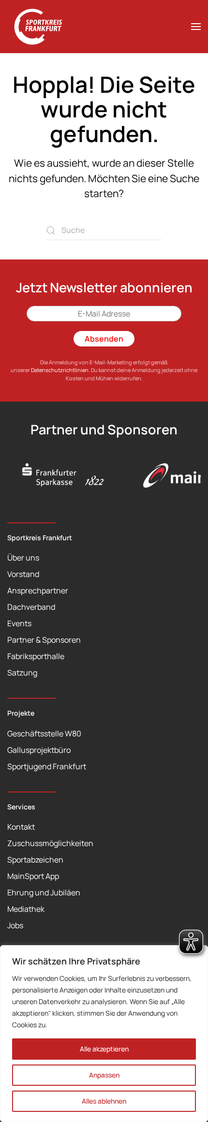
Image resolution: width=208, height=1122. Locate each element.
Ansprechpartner (37, 590)
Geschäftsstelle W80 (44, 733)
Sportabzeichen (35, 859)
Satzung (22, 672)
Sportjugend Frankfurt (46, 766)
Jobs (15, 925)
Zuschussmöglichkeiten (50, 843)
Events (19, 623)
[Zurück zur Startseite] (43, 26)
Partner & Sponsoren (44, 639)
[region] (104, 1033)
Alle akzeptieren (104, 1048)
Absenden (104, 338)
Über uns (23, 557)
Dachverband (31, 607)
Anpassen (104, 1074)
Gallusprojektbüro (39, 750)
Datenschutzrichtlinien (60, 370)
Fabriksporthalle (35, 656)
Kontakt (21, 826)
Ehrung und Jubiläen (43, 892)
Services (21, 806)
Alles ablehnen (104, 1101)
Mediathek (26, 909)
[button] (196, 26)
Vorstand (23, 574)
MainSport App (33, 876)
